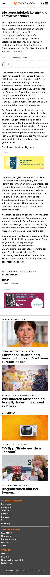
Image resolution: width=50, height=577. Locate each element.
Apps (3, 545)
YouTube (5, 510)
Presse (19, 570)
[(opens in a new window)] (24, 162)
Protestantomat (9, 539)
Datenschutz (28, 570)
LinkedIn (5, 523)
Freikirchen (6, 563)
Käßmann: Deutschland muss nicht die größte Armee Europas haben (25, 358)
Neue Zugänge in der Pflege (18, 485)
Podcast (5, 542)
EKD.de (5, 557)
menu (3, 3)
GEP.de (4, 553)
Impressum (39, 570)
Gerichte (5, 283)
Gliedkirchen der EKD (12, 560)
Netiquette (10, 570)
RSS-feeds (6, 533)
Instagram (6, 507)
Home (4, 64)
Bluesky (5, 517)
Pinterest (5, 514)
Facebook (6, 504)
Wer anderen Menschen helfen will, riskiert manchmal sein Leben (24, 402)
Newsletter (6, 536)
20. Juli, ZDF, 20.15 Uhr (14, 445)
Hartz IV (14, 283)
